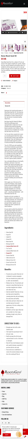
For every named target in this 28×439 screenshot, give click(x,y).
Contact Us (4, 404)
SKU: (2, 86)
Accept (6, 435)
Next (24, 48)
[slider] (13, 32)
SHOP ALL (4, 399)
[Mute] (22, 32)
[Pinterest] (9, 422)
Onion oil (11, 53)
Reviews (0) (7, 106)
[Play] (3, 32)
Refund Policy (5, 412)
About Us (4, 394)
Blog (3, 396)
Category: (3, 88)
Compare (15, 80)
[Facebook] (2, 422)
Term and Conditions (7, 415)
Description (7, 103)
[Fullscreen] (25, 32)
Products (6, 53)
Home (2, 53)
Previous (4, 48)
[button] (24, 3)
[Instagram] (5, 422)
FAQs (3, 401)
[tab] (14, 102)
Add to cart (16, 76)
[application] (14, 27)
